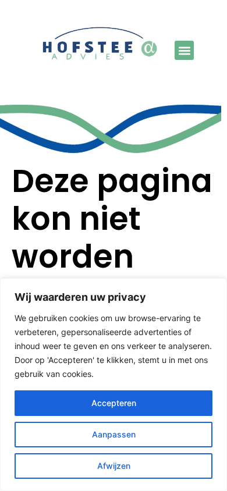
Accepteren (113, 403)
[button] (184, 50)
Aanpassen (114, 434)
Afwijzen (113, 466)
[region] (113, 384)
